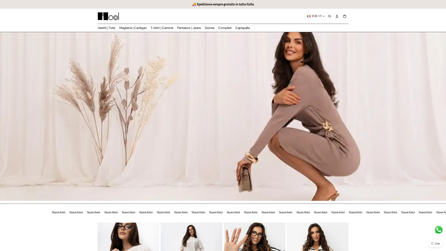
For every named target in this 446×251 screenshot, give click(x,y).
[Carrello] (344, 16)
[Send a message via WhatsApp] (438, 229)
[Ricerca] (329, 16)
